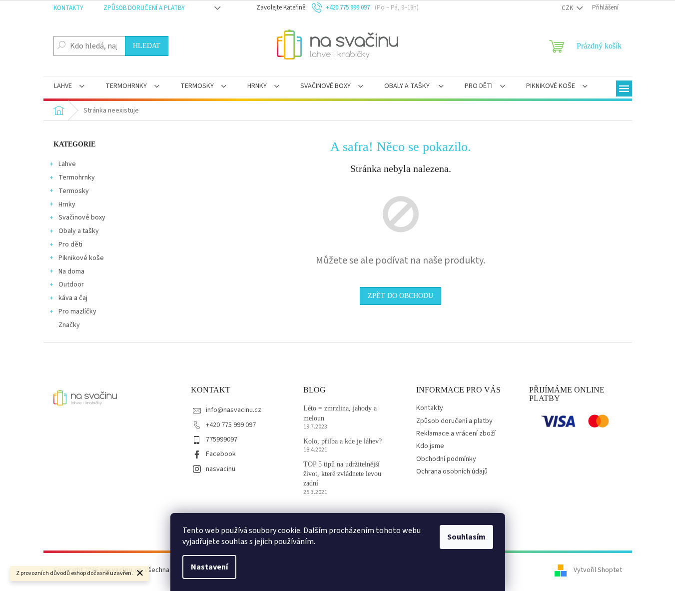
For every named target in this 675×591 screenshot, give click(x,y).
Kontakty (68, 8)
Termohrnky (76, 177)
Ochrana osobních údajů (452, 471)
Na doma (71, 271)
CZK (568, 8)
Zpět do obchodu (400, 296)
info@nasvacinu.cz (233, 410)
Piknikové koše (81, 258)
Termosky (73, 191)
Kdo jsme (430, 446)
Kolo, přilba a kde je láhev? (342, 441)
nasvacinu (220, 469)
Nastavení (209, 567)
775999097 (221, 439)
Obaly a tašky (78, 231)
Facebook (221, 454)
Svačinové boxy (81, 217)
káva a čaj (72, 298)
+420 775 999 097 (231, 425)
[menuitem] (69, 87)
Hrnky (66, 205)
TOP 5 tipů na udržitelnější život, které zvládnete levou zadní (342, 474)
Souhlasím (466, 537)
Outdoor (71, 285)
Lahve (67, 164)
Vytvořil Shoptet (598, 571)
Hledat (146, 46)
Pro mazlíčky (77, 311)
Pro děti (70, 245)
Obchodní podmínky (446, 459)
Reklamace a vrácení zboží (456, 433)
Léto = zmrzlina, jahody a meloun (340, 413)
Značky (69, 325)
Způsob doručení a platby (144, 8)
